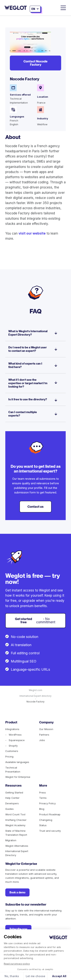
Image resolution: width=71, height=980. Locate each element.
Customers (11, 751)
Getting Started (14, 792)
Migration (10, 840)
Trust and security (50, 830)
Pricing (9, 756)
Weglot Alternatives (16, 845)
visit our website (32, 233)
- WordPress (13, 734)
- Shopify (11, 745)
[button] (35, 9)
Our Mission (46, 729)
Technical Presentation (12, 769)
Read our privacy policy (17, 963)
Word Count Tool (15, 814)
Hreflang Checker (16, 819)
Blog (41, 808)
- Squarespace (15, 740)
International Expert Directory (16, 853)
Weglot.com (35, 690)
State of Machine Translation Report (16, 832)
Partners (44, 734)
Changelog (45, 819)
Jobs (42, 740)
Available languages (17, 762)
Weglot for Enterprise (17, 776)
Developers (12, 803)
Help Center (12, 797)
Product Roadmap (49, 814)
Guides (9, 808)
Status (43, 825)
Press (42, 792)
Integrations (12, 729)
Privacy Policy (47, 803)
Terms (43, 797)
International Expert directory (35, 696)
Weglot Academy (15, 825)
